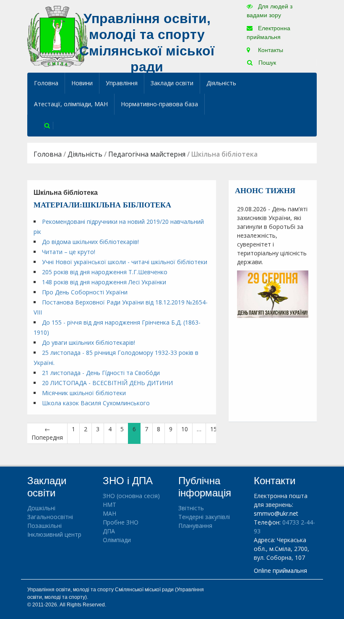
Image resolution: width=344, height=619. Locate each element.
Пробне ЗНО (120, 522)
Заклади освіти (172, 83)
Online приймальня (280, 570)
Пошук (266, 62)
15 (213, 429)
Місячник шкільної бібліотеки (84, 393)
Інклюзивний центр (54, 534)
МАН (109, 513)
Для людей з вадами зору (269, 10)
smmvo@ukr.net (276, 513)
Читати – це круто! (68, 252)
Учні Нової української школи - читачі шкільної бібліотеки (124, 262)
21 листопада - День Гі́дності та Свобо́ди (101, 373)
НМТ (109, 505)
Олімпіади (117, 540)
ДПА (109, 531)
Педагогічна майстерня (146, 154)
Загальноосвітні (50, 517)
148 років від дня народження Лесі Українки (104, 282)
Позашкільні (44, 526)
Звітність (191, 508)
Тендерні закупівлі (204, 517)
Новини (82, 83)
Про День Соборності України (85, 292)
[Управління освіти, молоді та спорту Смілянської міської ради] (57, 35)
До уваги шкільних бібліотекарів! (88, 342)
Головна (46, 83)
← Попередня (47, 433)
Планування (195, 526)
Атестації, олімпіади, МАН (71, 104)
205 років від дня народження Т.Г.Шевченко (104, 272)
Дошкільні (41, 508)
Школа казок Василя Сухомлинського (96, 403)
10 (184, 429)
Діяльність (221, 83)
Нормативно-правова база (159, 104)
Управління (122, 83)
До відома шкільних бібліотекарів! (90, 242)
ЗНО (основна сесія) (131, 496)
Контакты (269, 50)
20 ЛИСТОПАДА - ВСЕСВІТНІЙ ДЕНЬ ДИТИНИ (107, 383)
